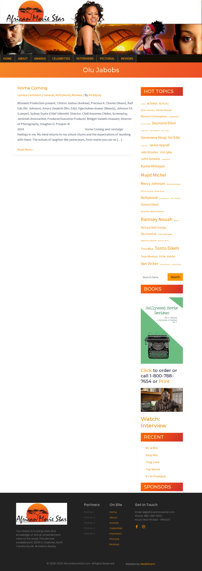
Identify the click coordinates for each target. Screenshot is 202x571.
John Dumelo (150, 159)
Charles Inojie (145, 124)
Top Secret (153, 469)
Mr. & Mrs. (152, 448)
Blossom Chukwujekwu (154, 116)
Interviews (84, 58)
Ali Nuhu (164, 103)
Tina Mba (147, 249)
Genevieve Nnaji (154, 137)
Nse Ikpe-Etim (164, 198)
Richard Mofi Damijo (153, 227)
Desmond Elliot (164, 123)
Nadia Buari (159, 191)
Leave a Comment (29, 95)
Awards (40, 58)
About (23, 58)
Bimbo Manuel (164, 110)
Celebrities (61, 58)
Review (176, 220)
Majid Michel (153, 175)
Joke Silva (166, 159)
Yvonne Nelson (165, 264)
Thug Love (152, 462)
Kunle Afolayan (153, 166)
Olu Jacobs (175, 198)
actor (143, 103)
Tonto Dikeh (167, 248)
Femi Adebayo (154, 131)
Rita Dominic (149, 234)
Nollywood (63, 95)
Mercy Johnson (153, 183)
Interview (144, 146)
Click (146, 370)
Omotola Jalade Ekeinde (152, 211)
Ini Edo (174, 137)
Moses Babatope (174, 184)
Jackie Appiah (159, 145)
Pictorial (107, 58)
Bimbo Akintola (148, 110)
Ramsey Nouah (156, 219)
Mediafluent (147, 564)
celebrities (174, 116)
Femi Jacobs (165, 131)
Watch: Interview (153, 422)
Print (164, 381)
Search (175, 277)
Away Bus (152, 455)
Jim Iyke (166, 152)
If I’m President (156, 476)
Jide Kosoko (149, 152)
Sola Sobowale (165, 234)
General (49, 95)
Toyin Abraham (149, 256)
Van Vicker (149, 263)
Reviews (127, 58)
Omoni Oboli (149, 204)
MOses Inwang (147, 191)
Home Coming (32, 88)
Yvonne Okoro (176, 264)
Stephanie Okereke (148, 240)
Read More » (25, 149)
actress (152, 103)
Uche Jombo (167, 256)
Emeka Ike (144, 131)
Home (7, 58)
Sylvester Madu (163, 241)
